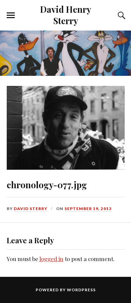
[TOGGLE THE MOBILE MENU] (11, 15)
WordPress (81, 289)
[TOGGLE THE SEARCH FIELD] (121, 15)
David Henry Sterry (65, 14)
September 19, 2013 (88, 208)
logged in (51, 258)
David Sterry (30, 208)
